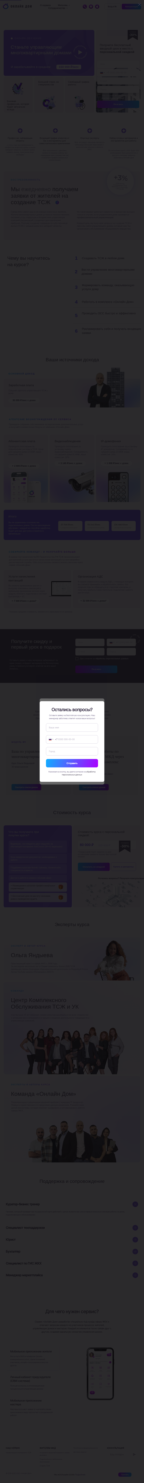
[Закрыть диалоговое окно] (140, 4)
